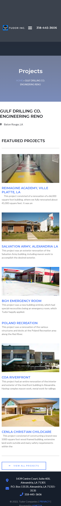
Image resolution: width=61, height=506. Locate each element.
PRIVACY (44, 501)
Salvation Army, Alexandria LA (30, 246)
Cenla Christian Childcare (26, 432)
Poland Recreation (20, 323)
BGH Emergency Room (22, 301)
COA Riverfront (16, 377)
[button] (30, 28)
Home (19, 80)
